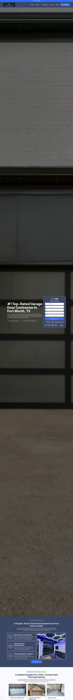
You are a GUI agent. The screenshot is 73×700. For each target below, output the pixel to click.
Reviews (57, 4)
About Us (52, 4)
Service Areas (45, 4)
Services (37, 4)
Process (32, 4)
